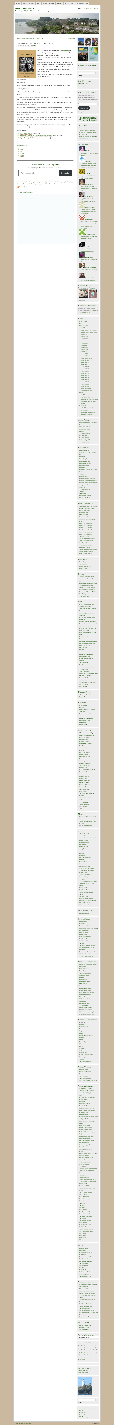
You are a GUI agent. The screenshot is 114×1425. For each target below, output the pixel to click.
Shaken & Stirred (84, 782)
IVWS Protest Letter (86, 328)
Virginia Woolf (48, 182)
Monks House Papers (85, 994)
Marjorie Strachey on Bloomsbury (88, 482)
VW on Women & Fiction (85, 1214)
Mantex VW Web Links (85, 1129)
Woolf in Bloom (83, 806)
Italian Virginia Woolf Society (86, 1291)
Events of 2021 (85, 386)
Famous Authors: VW (85, 626)
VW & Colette (83, 1194)
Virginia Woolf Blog (84, 804)
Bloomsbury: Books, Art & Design (88, 469)
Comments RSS (23, 187)
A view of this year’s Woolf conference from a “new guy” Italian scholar (88, 211)
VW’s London (83, 1269)
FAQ (38, 3)
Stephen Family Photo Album (87, 538)
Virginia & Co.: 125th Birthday (87, 587)
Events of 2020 (85, 384)
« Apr (79, 1359)
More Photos (81, 300)
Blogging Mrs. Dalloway (85, 743)
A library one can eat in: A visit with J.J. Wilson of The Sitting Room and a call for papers (89, 165)
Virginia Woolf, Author (85, 941)
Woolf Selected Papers (85, 553)
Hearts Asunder (83, 1114)
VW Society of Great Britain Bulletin (88, 1312)
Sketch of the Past (84, 536)
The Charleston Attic (84, 489)
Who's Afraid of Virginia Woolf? (87, 682)
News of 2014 (84, 345)
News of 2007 (84, 334)
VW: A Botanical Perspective (87, 589)
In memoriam (84, 341)
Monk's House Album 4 (85, 530)
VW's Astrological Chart (85, 440)
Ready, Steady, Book (85, 780)
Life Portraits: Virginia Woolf (88, 280)
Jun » (83, 1359)
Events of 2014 (85, 371)
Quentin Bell (82, 722)
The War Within (83, 669)
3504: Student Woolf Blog (86, 733)
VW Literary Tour (84, 1265)
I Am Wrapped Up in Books (86, 761)
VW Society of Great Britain (86, 1310)
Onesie (81, 1039)
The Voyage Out (83, 542)
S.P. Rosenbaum (83, 1005)
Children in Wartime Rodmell (87, 709)
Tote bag (81, 1059)
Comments (95, 8)
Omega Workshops (84, 485)
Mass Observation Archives (86, 992)
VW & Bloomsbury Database (87, 1198)
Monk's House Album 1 (85, 523)
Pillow (80, 1044)
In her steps (69, 3)
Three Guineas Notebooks (86, 1170)
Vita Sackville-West (84, 497)
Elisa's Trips (82, 1250)
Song (80, 1050)
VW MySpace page (84, 1308)
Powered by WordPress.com (23, 1423)
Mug (80, 1031)
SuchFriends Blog (84, 789)
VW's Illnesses (83, 1222)
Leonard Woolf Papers (85, 988)
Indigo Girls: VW (83, 846)
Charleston (82, 474)
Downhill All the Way (84, 756)
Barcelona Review (84, 741)
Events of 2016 (85, 375)
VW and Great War (84, 1329)
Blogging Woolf (25, 8)
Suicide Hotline (83, 872)
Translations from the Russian (87, 1181)
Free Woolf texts (83, 512)
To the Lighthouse (39, 182)
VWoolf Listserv (83, 1314)
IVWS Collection (83, 984)
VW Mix (81, 894)
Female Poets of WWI (85, 1325)
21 (81, 1354)
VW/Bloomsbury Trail (85, 1276)
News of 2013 (84, 343)
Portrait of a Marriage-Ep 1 (86, 658)
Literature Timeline (84, 1327)
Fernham (81, 759)
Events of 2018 (85, 379)
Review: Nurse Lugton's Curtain (88, 1153)
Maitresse (82, 774)
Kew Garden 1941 (84, 636)
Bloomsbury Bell (83, 459)
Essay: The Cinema (84, 510)
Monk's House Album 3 (85, 527)
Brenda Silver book (83, 1370)
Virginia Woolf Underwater (86, 892)
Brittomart (82, 1101)
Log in (81, 1410)
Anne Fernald (83, 705)
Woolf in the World (84, 596)
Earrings (81, 1024)
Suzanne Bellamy (84, 1164)
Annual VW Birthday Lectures (87, 1093)
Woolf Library (83, 1233)
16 (87, 1352)
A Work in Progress (84, 737)
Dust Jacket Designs (85, 1105)
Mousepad (82, 1029)
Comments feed (83, 1414)
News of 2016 (84, 349)
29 (84, 1357)
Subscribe (65, 173)
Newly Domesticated (85, 566)
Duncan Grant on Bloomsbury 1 (88, 478)
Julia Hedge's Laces (84, 765)
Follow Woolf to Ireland (87, 407)
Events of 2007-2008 (86, 358)
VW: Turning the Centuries (86, 594)
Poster (81, 1046)
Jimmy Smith (82, 849)
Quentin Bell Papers (84, 1003)
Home (18, 3)
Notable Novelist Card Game (87, 1035)
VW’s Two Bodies (84, 1227)
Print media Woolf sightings (88, 412)
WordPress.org (83, 1417)
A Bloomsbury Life (84, 450)
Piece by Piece (83, 861)
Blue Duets (82, 746)
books (24, 182)
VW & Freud (82, 1201)
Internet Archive (83, 514)
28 (81, 1357)
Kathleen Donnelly (84, 930)
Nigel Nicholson (83, 716)
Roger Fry (82, 487)
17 (90, 1352)
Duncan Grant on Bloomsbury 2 (88, 480)
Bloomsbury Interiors (85, 562)
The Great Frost (83, 662)
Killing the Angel (83, 932)
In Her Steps (82, 1254)
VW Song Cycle (83, 896)
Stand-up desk (83, 1052)
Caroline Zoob (83, 564)
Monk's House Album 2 (85, 525)
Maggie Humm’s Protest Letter (89, 330)
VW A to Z (82, 1203)
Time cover (82, 1172)
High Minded (82, 844)
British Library (83, 1099)
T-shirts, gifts (82, 1057)
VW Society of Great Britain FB (87, 945)
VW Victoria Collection (85, 1220)
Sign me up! (84, 108)
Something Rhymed (84, 784)
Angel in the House (84, 836)
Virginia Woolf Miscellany (86, 1306)
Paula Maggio (86, 312)
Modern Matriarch (84, 776)
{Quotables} (70, 38)
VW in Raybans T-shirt (85, 1061)
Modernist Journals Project (86, 1136)
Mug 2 (81, 1033)
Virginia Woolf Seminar (85, 1071)
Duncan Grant (83, 476)
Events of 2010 (85, 362)
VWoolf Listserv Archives (86, 551)
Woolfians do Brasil (84, 954)
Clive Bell (81, 977)
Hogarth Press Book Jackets (87, 697)
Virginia (81, 885)
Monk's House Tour (84, 645)
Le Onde (81, 853)
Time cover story (84, 1175)
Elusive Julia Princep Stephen (87, 1110)
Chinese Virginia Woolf (85, 752)
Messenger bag (83, 1026)
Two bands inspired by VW (86, 883)
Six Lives (81, 660)
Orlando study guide (84, 1144)
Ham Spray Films (84, 630)
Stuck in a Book (83, 787)
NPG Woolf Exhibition (85, 649)
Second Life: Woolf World (86, 1157)
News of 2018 (84, 354)
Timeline (81, 491)
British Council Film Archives (87, 617)
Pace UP (81, 1147)
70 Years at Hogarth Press (86, 576)
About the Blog (28, 3)
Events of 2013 (85, 369)
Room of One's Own (84, 866)
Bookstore (82, 1022)
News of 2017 (84, 351)
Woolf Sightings (82, 3)
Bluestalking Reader (84, 748)
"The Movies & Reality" (85, 1088)
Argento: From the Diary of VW (87, 838)
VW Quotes (82, 1218)
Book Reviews (83, 472)
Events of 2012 (85, 366)
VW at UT (82, 1205)
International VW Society (86, 1288)
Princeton (81, 864)
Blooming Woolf (83, 1069)
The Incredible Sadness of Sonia (88, 881)
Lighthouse (82, 855)
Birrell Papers (83, 968)
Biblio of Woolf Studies (85, 427)
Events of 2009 (85, 360)
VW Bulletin (82, 1207)
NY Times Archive (84, 1142)
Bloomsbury (82, 971)
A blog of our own (84, 913)
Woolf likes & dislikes (86, 414)
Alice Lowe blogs (83, 739)
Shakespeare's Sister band (86, 868)
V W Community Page (85, 936)
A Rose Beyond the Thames (87, 735)
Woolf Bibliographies (86, 394)
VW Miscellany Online (85, 1211)
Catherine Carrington (85, 973)
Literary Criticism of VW (85, 1127)
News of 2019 (84, 356)
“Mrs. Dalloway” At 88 (26, 133)
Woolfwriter (82, 1240)
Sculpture (81, 1048)
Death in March (83, 840)
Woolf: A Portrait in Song (85, 903)
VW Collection (83, 1209)
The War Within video (85, 433)
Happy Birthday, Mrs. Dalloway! (29, 138)
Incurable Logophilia (84, 763)
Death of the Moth (84, 842)
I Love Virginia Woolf (84, 926)
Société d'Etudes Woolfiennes (87, 1293)
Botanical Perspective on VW (87, 1097)
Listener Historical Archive (86, 517)
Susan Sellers (83, 791)
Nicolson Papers (83, 997)
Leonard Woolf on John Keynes (87, 713)
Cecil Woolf (82, 707)
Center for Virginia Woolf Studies (88, 506)
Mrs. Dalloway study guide (86, 1140)
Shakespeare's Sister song (86, 870)
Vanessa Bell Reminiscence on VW (88, 673)
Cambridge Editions (84, 1103)
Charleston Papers (84, 975)
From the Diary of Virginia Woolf (87, 628)
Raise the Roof (83, 568)
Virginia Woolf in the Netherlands (88, 1304)
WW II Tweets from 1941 (86, 956)
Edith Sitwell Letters (84, 981)
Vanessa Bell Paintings (85, 495)
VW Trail (81, 1267)
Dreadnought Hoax (84, 429)
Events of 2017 (85, 377)
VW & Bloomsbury (84, 1076)
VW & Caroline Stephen (85, 1192)
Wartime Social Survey (85, 1009)
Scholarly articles (84, 1155)
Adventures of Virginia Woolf (87, 604)
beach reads (26, 184)
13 (79, 1352)
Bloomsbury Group (84, 461)
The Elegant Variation (85, 797)
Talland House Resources (86, 540)
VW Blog (81, 943)
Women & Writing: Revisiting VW (88, 1080)
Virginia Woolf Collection (85, 1007)
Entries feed (82, 1412)
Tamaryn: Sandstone (85, 874)
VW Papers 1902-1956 (85, 1216)
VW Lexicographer (84, 437)
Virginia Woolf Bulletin (85, 1185)
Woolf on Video (83, 686)
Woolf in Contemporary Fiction (61, 182)
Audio (80, 1095)
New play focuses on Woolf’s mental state (30, 38)
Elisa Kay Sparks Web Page (87, 1108)
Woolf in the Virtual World (86, 1231)
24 (90, 1354)
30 (87, 1357)
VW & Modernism (84, 1196)
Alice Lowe (34, 45)
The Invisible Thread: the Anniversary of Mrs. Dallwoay (36, 136)
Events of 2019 (85, 382)
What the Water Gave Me (86, 898)
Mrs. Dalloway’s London (85, 1261)
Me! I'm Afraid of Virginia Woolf (87, 643)
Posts (87, 8)
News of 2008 (84, 336)
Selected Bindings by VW (86, 585)
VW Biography (83, 435)
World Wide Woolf (84, 442)
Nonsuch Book (83, 778)
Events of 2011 (85, 364)
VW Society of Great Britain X (87, 952)
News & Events (48, 3)
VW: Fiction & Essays (85, 1078)
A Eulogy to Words (84, 833)
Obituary (81, 431)
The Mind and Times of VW (86, 667)
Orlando (81, 652)
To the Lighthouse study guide (87, 1179)
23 (87, 1354)
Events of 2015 (85, 373)
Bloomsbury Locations (85, 463)
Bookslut (81, 750)
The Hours (82, 665)
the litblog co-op (83, 800)
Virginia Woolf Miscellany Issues (88, 549)
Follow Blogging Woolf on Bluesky (88, 118)
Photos (81, 1151)
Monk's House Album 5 (85, 532)
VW (80, 1073)
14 (81, 1352)
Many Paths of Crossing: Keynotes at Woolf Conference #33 (89, 188)
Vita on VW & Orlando (85, 675)
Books (59, 3)
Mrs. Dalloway (30, 182)
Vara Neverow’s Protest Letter (89, 332)
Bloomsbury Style (84, 465)
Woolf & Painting (83, 684)
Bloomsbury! (82, 467)
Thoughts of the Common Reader (88, 1168)
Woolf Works (82, 1237)
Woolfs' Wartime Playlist (85, 825)
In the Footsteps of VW (85, 1256)
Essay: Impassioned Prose (86, 508)
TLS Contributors (84, 1177)
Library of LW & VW (84, 1125)
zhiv (80, 808)
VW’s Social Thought (85, 1224)
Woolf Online (82, 1235)
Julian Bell (82, 711)
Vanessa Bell (82, 493)
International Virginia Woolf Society (88, 928)
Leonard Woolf (83, 639)
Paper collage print (84, 1042)
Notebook (82, 1037)
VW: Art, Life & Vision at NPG (87, 591)
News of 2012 (84, 338)
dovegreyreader (83, 754)
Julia (80, 851)
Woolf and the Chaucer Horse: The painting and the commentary (89, 239)
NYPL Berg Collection (85, 999)
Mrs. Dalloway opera (85, 857)
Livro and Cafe (83, 767)
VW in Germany (83, 1263)
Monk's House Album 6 (85, 534)
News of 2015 (84, 347)
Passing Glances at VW (85, 1149)
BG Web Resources (84, 456)
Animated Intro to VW (85, 606)
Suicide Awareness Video (86, 1054)
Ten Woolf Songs (84, 877)
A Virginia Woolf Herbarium (86, 1090)
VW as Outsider (83, 680)
